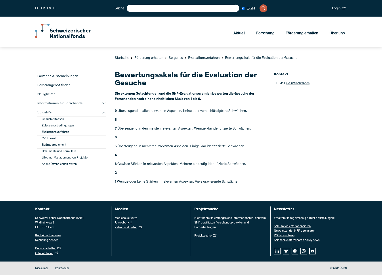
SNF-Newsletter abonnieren (292, 226)
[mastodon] (295, 251)
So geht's (176, 58)
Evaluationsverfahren (204, 58)
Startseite (122, 58)
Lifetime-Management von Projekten (65, 157)
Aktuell (239, 33)
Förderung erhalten (302, 33)
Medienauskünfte (126, 218)
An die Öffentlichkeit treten (59, 164)
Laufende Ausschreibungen (57, 76)
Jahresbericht (123, 222)
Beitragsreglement (54, 145)
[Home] (67, 37)
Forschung (265, 33)
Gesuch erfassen (53, 119)
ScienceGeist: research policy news (297, 240)
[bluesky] (286, 251)
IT (54, 8)
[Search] (263, 8)
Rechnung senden (46, 240)
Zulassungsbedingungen (58, 125)
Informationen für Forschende (59, 103)
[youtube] (312, 251)
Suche (119, 8)
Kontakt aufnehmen (48, 235)
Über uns (337, 33)
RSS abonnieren (284, 235)
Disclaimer (41, 268)
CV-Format (49, 138)
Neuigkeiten (46, 94)
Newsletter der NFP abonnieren (294, 231)
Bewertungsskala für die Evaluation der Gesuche (261, 58)
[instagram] (303, 251)
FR (43, 8)
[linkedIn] (277, 251)
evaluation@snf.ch (297, 83)
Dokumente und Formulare (59, 151)
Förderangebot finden (54, 85)
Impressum (62, 268)
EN (49, 8)
